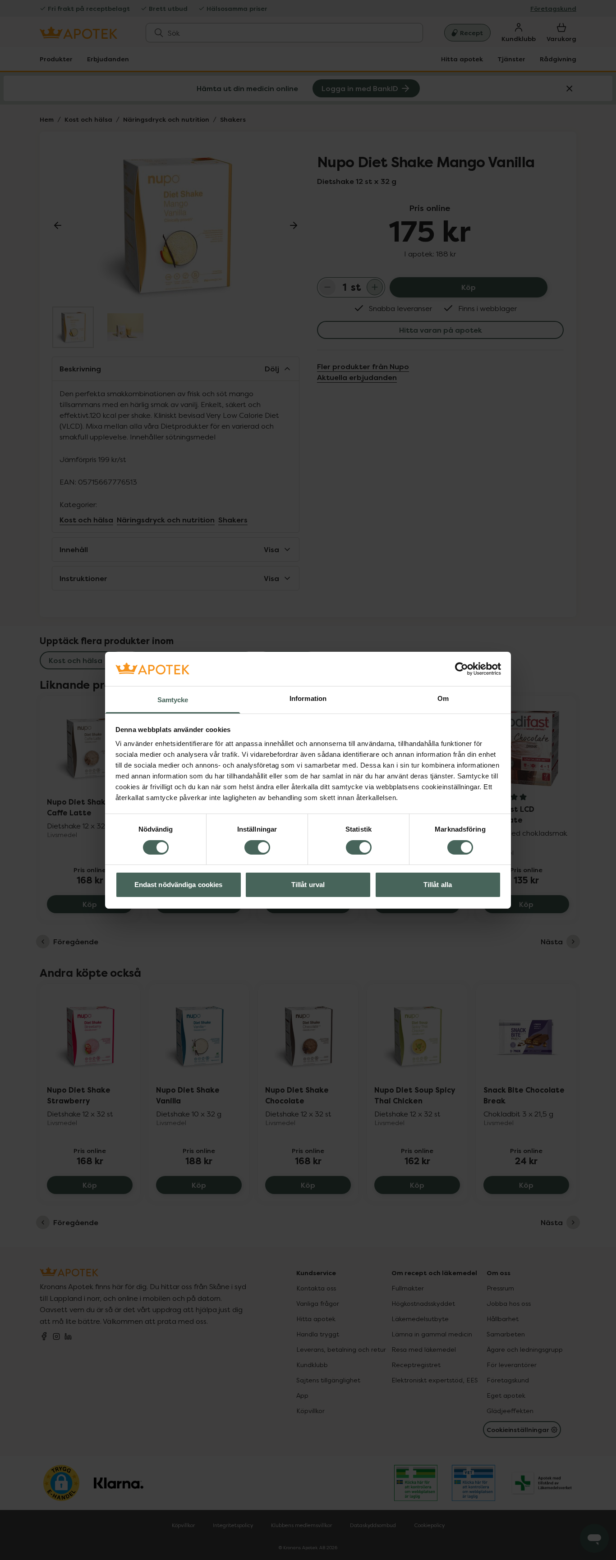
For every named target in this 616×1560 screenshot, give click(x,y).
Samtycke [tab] (172, 700)
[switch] (257, 847)
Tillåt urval (308, 884)
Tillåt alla (437, 884)
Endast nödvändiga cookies (178, 884)
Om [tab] (443, 698)
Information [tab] (308, 698)
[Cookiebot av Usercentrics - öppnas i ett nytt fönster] (461, 669)
